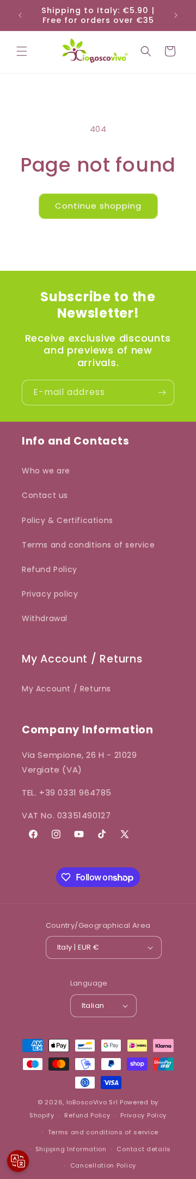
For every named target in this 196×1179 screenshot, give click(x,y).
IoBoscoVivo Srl (92, 1102)
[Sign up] (162, 392)
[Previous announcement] (20, 15)
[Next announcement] (176, 15)
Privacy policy (50, 593)
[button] (22, 51)
